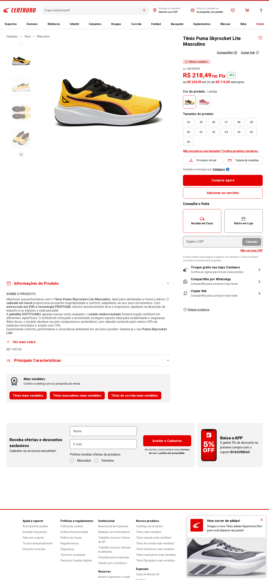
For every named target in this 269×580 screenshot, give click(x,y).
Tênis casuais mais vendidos (153, 537)
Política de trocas (71, 537)
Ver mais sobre (24, 342)
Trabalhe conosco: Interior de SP (114, 539)
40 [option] (188, 132)
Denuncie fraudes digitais (76, 560)
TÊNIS (27, 36)
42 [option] (213, 132)
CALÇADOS (12, 36)
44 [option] (238, 132)
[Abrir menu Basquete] (185, 24)
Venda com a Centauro (112, 563)
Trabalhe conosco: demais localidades (114, 549)
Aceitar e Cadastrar (167, 441)
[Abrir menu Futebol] (162, 24)
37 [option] (226, 122)
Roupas (116, 24)
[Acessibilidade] (261, 10)
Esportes (11, 24)
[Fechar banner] (261, 519)
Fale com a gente (33, 537)
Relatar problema (198, 309)
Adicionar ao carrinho (223, 193)
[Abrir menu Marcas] (232, 24)
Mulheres (54, 24)
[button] (202, 221)
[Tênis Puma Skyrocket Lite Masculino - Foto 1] (21, 60)
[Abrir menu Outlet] (265, 24)
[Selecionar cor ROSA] (204, 102)
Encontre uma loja (34, 549)
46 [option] (188, 141)
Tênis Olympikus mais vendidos (155, 560)
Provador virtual (206, 160)
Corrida (136, 24)
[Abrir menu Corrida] (143, 24)
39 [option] (251, 122)
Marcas (225, 24)
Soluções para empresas (113, 557)
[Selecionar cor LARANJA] (189, 102)
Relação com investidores (114, 532)
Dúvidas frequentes (35, 532)
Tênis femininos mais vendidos (155, 549)
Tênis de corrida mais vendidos (134, 395)
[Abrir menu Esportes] (18, 24)
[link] (223, 281)
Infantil (74, 24)
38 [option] (238, 122)
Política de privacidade (74, 532)
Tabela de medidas (247, 160)
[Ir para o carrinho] (247, 10)
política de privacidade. (172, 453)
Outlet (260, 24)
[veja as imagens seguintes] (21, 154)
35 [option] (201, 122)
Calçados (95, 24)
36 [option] (213, 122)
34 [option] (188, 122)
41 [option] (201, 132)
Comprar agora (222, 180)
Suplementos (202, 24)
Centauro (219, 169)
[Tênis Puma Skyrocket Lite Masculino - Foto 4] (21, 138)
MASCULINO (43, 36)
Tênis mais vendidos (28, 395)
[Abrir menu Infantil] (80, 24)
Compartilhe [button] (225, 52)
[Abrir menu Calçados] (103, 24)
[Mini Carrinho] (247, 10)
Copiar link (248, 52)
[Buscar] (144, 10)
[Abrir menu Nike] (248, 24)
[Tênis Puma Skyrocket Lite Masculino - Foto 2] (21, 86)
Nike (243, 24)
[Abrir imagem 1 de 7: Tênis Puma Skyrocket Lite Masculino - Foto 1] (107, 99)
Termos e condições (72, 554)
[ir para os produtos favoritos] (232, 10)
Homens (32, 24)
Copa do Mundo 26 (147, 574)
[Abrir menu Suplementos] (212, 24)
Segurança (67, 549)
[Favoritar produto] (260, 38)
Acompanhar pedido (35, 526)
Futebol (156, 24)
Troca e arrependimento (38, 543)
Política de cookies (71, 526)
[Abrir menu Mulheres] (61, 24)
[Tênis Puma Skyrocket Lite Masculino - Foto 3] (21, 112)
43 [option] (226, 132)
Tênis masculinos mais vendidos (77, 395)
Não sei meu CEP (251, 250)
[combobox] (92, 10)
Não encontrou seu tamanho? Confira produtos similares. (221, 151)
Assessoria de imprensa (113, 526)
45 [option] (251, 132)
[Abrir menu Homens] (39, 24)
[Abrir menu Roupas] (122, 24)
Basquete (177, 24)
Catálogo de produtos (149, 526)
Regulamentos (69, 543)
